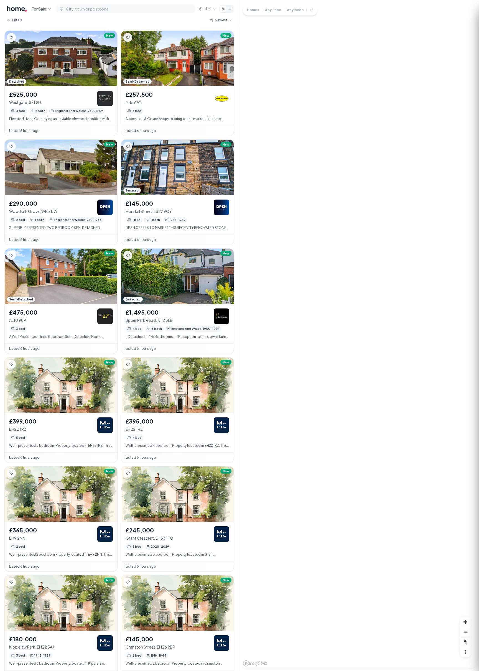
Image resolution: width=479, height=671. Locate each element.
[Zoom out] (465, 632)
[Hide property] (22, 37)
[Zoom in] (465, 622)
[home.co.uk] (17, 8)
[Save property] (11, 37)
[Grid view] (223, 9)
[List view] (229, 9)
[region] (358, 335)
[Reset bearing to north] (465, 642)
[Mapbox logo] (255, 663)
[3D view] (465, 652)
